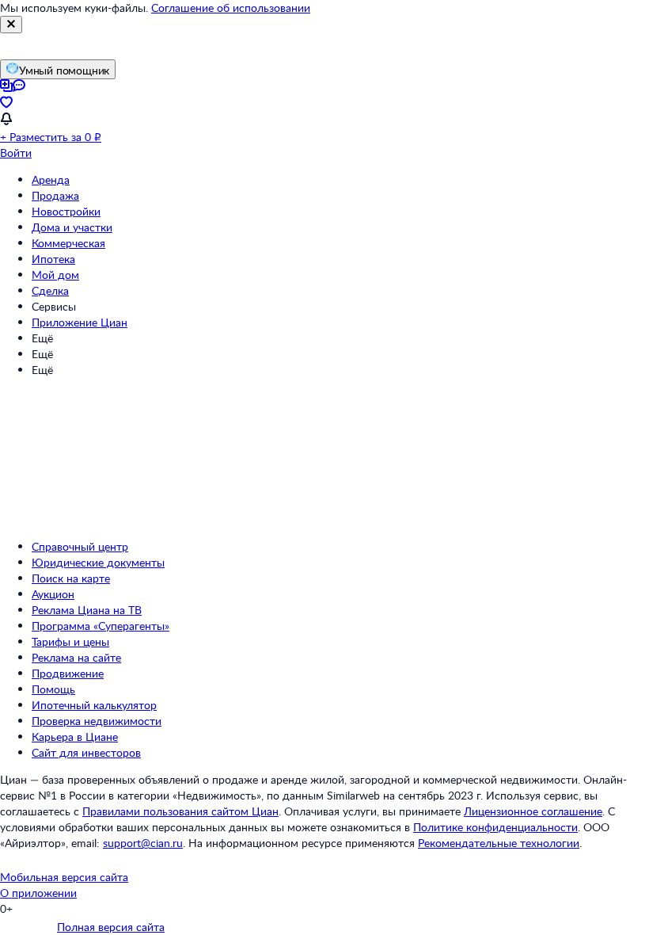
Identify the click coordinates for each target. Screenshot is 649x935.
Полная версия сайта (111, 926)
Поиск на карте (71, 578)
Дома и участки (72, 227)
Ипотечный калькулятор (94, 704)
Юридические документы (98, 562)
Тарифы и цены (70, 641)
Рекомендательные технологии (498, 842)
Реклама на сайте (76, 657)
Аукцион (53, 593)
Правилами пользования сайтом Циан (180, 811)
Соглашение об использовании (230, 7)
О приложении (38, 892)
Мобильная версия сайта (64, 876)
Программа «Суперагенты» (100, 625)
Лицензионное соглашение (533, 811)
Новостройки (66, 211)
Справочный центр (80, 546)
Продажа (55, 195)
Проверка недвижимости (96, 720)
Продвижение (68, 673)
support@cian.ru (143, 842)
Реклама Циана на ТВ (87, 609)
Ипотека (53, 258)
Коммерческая (68, 242)
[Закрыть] (11, 24)
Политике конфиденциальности (495, 826)
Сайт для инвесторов (86, 752)
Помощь (53, 688)
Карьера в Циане (75, 736)
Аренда (51, 179)
